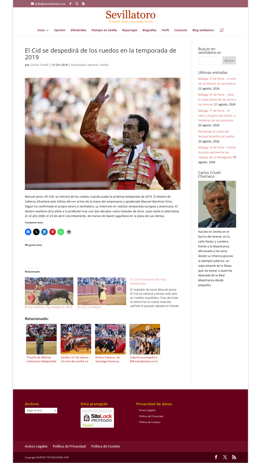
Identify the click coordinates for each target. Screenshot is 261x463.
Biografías (149, 30)
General (92, 65)
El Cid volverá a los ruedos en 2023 (48, 307)
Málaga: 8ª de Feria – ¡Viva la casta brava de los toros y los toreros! (217, 99)
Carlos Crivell (39, 65)
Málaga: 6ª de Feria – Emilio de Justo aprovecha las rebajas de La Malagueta (217, 152)
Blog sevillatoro (203, 30)
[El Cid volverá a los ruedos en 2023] (49, 291)
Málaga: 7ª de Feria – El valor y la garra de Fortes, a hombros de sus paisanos (216, 115)
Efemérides (78, 30)
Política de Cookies (149, 422)
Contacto (180, 30)
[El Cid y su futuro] (101, 291)
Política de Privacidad (151, 416)
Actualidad (78, 65)
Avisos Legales (147, 410)
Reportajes (129, 30)
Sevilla (104, 65)
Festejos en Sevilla (104, 30)
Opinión (59, 30)
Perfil (165, 30)
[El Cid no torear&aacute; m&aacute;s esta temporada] (156, 292)
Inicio (41, 30)
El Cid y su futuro (89, 307)
